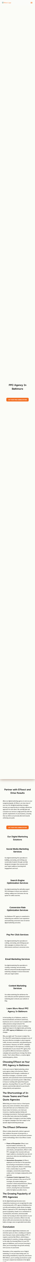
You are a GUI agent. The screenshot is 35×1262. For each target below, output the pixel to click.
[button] (31, 2)
